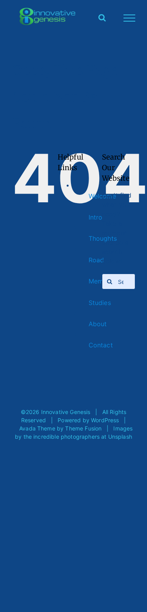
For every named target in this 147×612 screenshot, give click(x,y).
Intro (96, 217)
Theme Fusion (83, 428)
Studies (100, 303)
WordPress (105, 420)
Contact (101, 345)
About (98, 324)
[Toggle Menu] (129, 18)
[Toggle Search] (102, 18)
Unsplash (120, 436)
